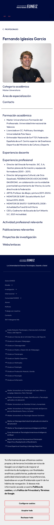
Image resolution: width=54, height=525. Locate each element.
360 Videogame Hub (12, 320)
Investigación (9, 289)
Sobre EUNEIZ (10, 281)
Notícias (8, 307)
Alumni (7, 302)
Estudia (7, 285)
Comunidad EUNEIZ (12, 298)
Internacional (9, 294)
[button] (51, 16)
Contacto (8, 315)
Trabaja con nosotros (12, 311)
